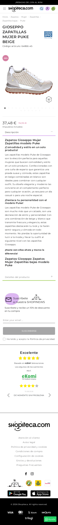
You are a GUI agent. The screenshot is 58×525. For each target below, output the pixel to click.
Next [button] (49, 395)
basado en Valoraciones (29, 363)
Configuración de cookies (29, 456)
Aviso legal (29, 442)
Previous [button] (8, 395)
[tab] (29, 132)
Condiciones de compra (29, 451)
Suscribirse (29, 331)
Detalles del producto (17, 277)
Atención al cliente (29, 437)
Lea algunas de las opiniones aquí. (29, 369)
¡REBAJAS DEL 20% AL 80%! (29, 2)
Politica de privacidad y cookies (29, 446)
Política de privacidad (42, 339)
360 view (49, 99)
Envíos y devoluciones (28, 460)
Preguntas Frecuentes (29, 465)
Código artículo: (11, 46)
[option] (29, 395)
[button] (5, 108)
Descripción (12, 132)
